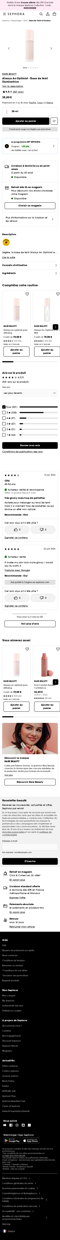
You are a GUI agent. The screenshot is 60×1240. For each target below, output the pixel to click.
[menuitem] (47, 14)
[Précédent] (9, 48)
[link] (30, 445)
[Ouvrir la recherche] (41, 14)
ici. (13, 1151)
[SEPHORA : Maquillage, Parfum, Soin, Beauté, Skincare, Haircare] (16, 14)
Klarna (49, 102)
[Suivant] (51, 48)
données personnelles (13, 832)
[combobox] (30, 393)
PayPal (32, 102)
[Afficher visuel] (29, 46)
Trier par (6, 387)
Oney (40, 102)
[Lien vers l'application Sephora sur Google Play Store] (12, 1140)
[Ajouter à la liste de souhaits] (27, 294)
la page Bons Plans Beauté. (14, 1155)
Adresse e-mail (9, 841)
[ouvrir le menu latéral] (4, 14)
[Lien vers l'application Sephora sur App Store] (30, 1140)
